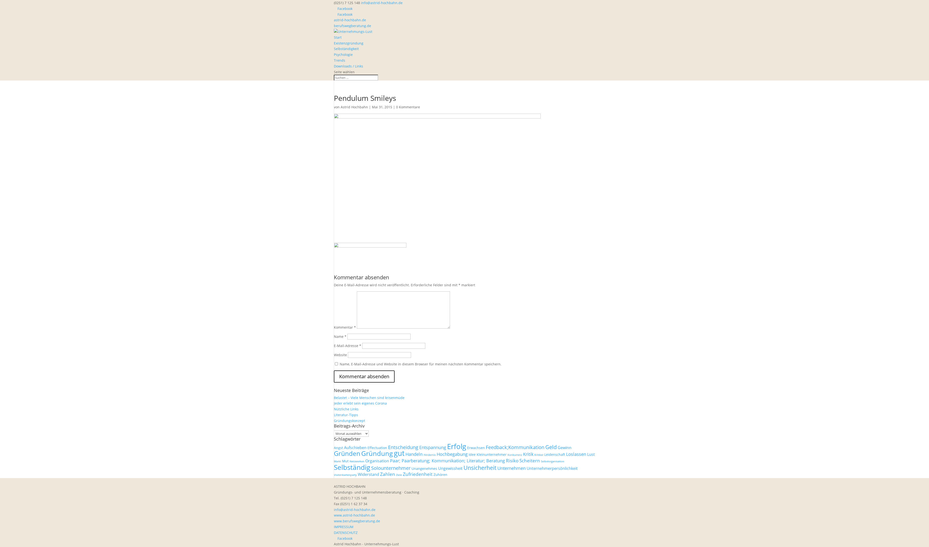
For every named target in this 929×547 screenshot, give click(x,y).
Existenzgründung (348, 43)
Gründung (377, 453)
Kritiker (538, 455)
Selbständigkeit (346, 48)
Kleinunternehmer (492, 454)
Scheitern (529, 461)
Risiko (512, 461)
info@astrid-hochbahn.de (354, 509)
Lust (591, 454)
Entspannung (432, 447)
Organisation (377, 461)
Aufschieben (355, 447)
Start (338, 37)
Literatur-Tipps (346, 415)
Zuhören (440, 474)
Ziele (399, 475)
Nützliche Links (346, 409)
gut (399, 453)
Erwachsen (476, 447)
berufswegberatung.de (352, 25)
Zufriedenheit (418, 474)
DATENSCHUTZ (346, 532)
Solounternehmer (391, 468)
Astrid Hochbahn (354, 107)
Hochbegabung (452, 454)
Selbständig (352, 467)
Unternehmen (511, 468)
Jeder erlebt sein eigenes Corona (360, 403)
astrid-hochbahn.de (350, 20)
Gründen (347, 453)
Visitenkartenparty (345, 475)
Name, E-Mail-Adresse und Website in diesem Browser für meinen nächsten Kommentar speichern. (421, 364)
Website (340, 355)
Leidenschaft (554, 454)
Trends (339, 60)
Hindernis (430, 455)
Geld (551, 447)
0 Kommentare (408, 107)
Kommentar (345, 327)
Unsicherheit (480, 468)
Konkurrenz (515, 455)
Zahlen (387, 474)
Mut (345, 461)
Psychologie (343, 54)
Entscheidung (403, 447)
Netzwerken (357, 461)
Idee (472, 454)
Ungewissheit (450, 468)
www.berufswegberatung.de (357, 521)
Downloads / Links (348, 66)
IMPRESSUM (343, 527)
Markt (337, 461)
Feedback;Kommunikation (515, 447)
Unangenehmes (424, 468)
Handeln (414, 454)
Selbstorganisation (552, 461)
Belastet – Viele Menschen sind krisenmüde (369, 397)
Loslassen (576, 454)
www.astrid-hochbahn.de (354, 515)
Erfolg (456, 446)
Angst (338, 447)
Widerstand (368, 474)
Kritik (528, 454)
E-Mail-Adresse (347, 345)
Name (340, 336)
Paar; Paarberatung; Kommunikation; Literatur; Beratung (447, 461)
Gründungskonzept (349, 420)
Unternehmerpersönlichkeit (552, 468)
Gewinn (564, 447)
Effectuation (377, 447)
